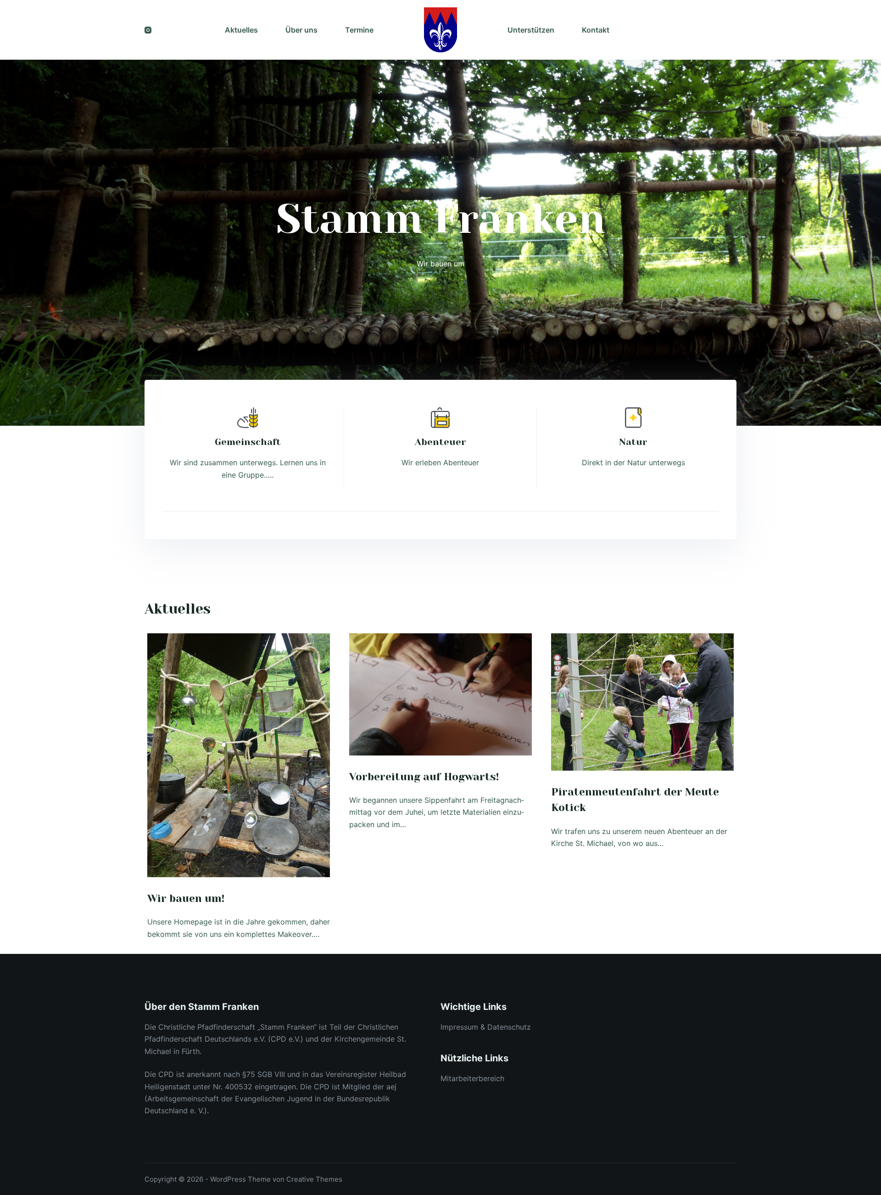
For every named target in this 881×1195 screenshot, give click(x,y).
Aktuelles (241, 29)
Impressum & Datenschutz (485, 1027)
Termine (359, 29)
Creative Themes (314, 1179)
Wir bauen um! (185, 898)
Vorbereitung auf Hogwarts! (424, 777)
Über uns (301, 29)
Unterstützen (530, 29)
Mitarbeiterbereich (472, 1078)
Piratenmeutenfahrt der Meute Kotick (635, 800)
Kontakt (595, 29)
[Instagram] (148, 30)
